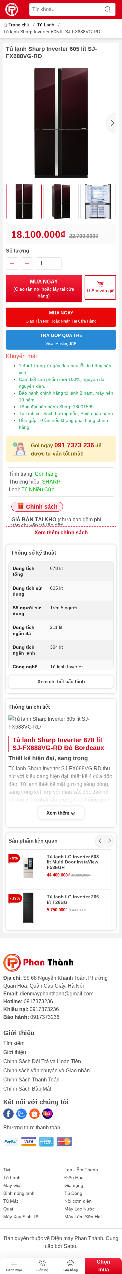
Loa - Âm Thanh (81, 1169)
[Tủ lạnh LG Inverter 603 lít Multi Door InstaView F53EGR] (28, 867)
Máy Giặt (12, 1185)
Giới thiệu (14, 1052)
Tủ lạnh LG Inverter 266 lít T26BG (73, 899)
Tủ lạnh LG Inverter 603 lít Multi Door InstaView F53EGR (73, 862)
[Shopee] (34, 1113)
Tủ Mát (10, 1201)
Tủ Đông (73, 1193)
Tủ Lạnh (45, 24)
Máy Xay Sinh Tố (20, 1216)
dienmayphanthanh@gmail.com (56, 993)
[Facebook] (8, 1113)
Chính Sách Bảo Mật (27, 1089)
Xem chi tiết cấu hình (61, 681)
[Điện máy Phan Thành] (11, 9)
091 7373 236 (74, 445)
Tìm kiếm (13, 1043)
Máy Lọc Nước (79, 1208)
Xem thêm (59, 813)
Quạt (8, 1208)
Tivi (6, 1169)
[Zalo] (21, 1113)
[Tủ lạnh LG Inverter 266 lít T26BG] (28, 907)
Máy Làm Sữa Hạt (83, 1216)
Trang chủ (19, 24)
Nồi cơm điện (78, 1201)
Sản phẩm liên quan (33, 841)
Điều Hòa (74, 1177)
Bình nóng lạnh (18, 1193)
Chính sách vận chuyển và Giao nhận (46, 1070)
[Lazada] (47, 1113)
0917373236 (38, 1001)
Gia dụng (73, 1185)
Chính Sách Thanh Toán (31, 1079)
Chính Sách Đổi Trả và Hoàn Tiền (42, 1061)
